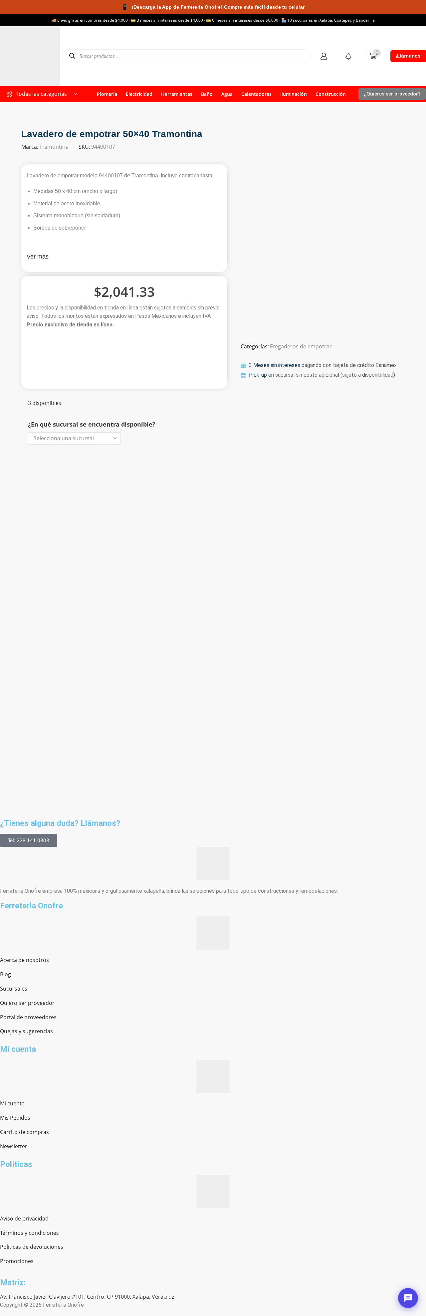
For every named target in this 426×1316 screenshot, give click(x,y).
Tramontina (54, 146)
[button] (323, 56)
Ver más (38, 256)
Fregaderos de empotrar (301, 346)
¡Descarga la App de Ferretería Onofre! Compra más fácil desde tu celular (213, 7)
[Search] (72, 56)
